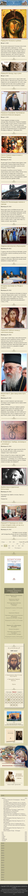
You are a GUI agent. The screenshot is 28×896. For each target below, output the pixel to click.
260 (14, 542)
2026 (2, 795)
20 (19, 700)
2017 (2, 862)
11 (14, 697)
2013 (2, 872)
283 (13, 546)
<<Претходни (9, 692)
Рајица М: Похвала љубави (11, 40)
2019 (2, 858)
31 (16, 705)
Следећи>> (19, 692)
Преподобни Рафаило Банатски (14, 680)
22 (6, 702)
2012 (2, 875)
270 (17, 544)
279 (23, 544)
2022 (2, 850)
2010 (2, 879)
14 (22, 697)
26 (16, 702)
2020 (2, 855)
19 (16, 700)
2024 (2, 845)
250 (10, 542)
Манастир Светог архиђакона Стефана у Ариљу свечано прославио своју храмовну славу (15, 815)
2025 (2, 843)
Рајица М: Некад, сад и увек (11, 73)
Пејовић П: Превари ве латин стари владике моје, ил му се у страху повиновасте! (12, 525)
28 (22, 702)
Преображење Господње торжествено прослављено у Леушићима (14, 810)
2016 (2, 865)
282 (9, 546)
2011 (2, 877)
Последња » (18, 548)
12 (16, 697)
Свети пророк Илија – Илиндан (12, 830)
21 (22, 700)
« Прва (3, 542)
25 (14, 702)
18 (14, 700)
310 (9, 548)
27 (19, 702)
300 (22, 546)
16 (8, 700)
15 (6, 700)
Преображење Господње (10, 812)
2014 (2, 870)
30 (14, 705)
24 (11, 702)
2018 (2, 860)
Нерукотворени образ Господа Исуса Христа (14, 675)
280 (2, 546)
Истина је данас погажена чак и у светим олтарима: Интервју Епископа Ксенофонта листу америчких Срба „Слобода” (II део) (15, 804)
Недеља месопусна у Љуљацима (13, 246)
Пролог (14, 684)
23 (8, 702)
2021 (2, 853)
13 (19, 697)
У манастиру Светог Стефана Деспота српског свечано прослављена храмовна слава (14, 825)
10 (11, 697)
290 (19, 546)
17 (11, 700)
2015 (2, 867)
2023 (2, 848)
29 (11, 705)
